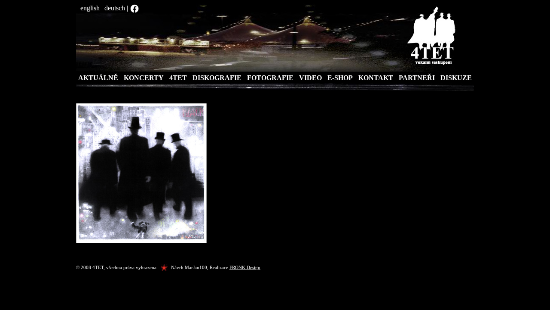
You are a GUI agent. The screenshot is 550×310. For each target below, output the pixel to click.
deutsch (114, 8)
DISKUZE (456, 77)
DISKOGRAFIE (216, 77)
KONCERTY (144, 77)
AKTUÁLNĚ (98, 77)
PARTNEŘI (417, 77)
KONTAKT (375, 77)
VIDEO (310, 77)
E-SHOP (340, 77)
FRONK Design (244, 267)
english (90, 8)
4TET (178, 77)
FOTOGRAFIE (270, 77)
